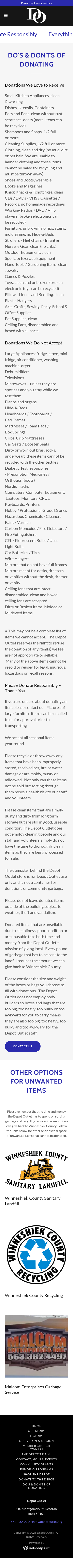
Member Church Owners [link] (36, 1447)
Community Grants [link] (36, 1464)
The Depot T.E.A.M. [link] (37, 1454)
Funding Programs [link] (36, 1469)
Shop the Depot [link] (36, 1474)
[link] (37, 15)
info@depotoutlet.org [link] (47, 1521)
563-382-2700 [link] (21, 1521)
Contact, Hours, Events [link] (36, 1459)
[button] (7, 15)
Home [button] (36, 1425)
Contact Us (22, 1046)
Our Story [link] (36, 1430)
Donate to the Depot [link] (37, 1479)
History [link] (36, 1435)
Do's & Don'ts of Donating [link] (36, 1486)
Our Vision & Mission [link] (36, 1440)
